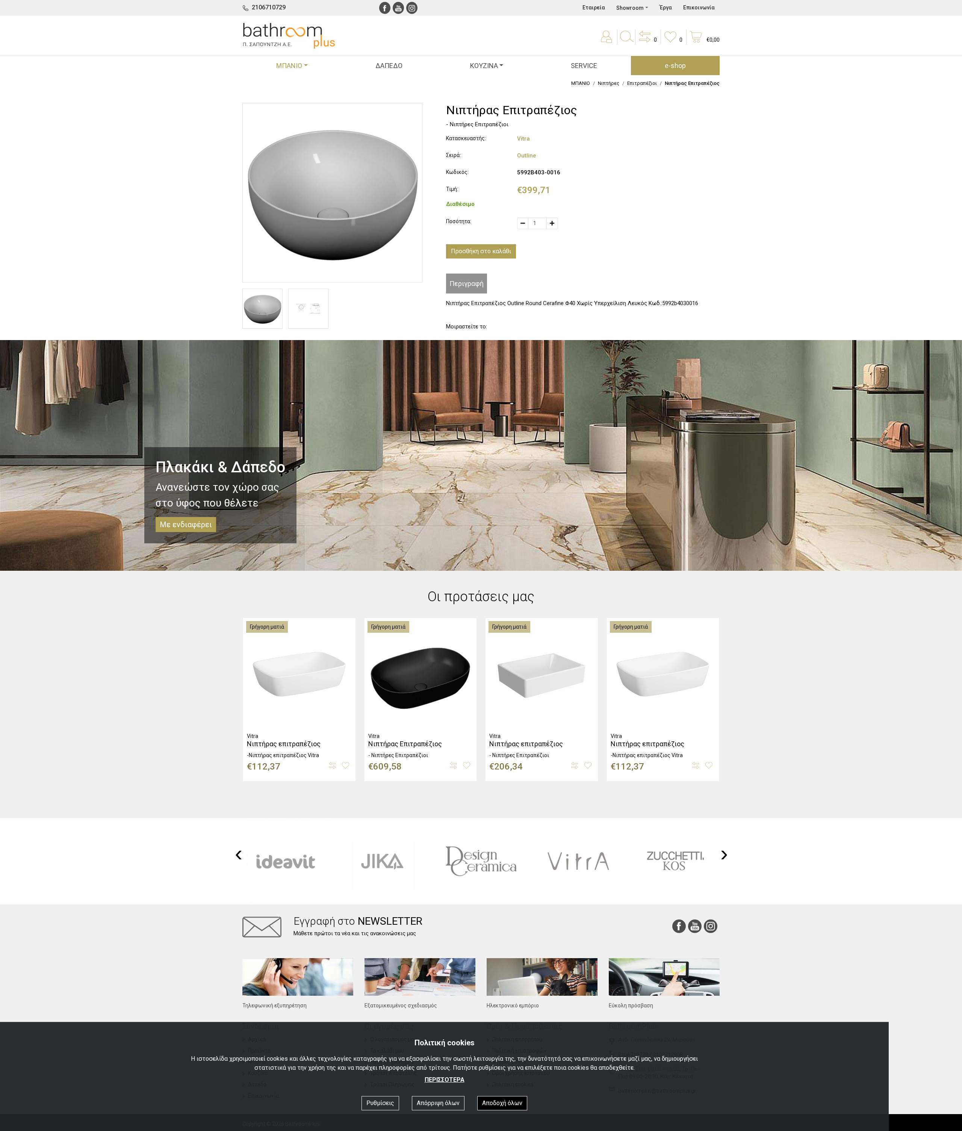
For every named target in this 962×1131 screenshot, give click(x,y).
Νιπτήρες (608, 83)
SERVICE (584, 66)
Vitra (523, 138)
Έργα (665, 8)
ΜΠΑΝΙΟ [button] (289, 66)
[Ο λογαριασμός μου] (607, 42)
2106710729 (269, 7)
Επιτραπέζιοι (642, 83)
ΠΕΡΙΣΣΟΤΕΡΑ (444, 1079)
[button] (647, 42)
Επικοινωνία (699, 8)
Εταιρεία (593, 8)
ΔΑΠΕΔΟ (388, 66)
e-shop (675, 66)
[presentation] (238, 853)
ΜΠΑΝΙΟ (580, 83)
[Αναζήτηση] (626, 42)
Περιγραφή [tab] (466, 283)
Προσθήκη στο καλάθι (481, 251)
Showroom (630, 8)
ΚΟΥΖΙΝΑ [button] (484, 66)
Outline (526, 155)
